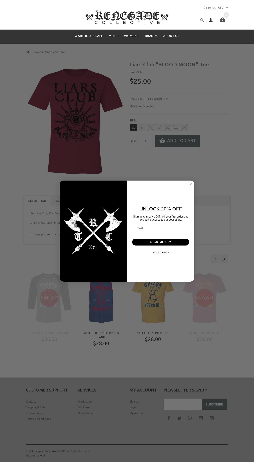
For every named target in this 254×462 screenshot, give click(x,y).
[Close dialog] (191, 184)
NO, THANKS (161, 252)
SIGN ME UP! (160, 242)
